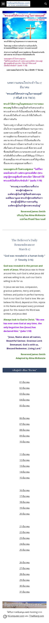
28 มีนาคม (24, 574)
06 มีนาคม (24, 418)
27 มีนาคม (24, 568)
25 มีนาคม (24, 549)
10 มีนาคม (24, 441)
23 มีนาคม (24, 538)
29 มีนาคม (24, 580)
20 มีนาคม (24, 513)
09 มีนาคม (24, 435)
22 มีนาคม (24, 532)
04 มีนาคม (24, 399)
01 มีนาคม (24, 382)
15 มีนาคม (24, 477)
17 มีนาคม (24, 496)
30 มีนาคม (24, 585)
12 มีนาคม (24, 460)
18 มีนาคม (24, 502)
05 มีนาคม (24, 405)
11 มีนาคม (24, 454)
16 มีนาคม (24, 490)
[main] (24, 150)
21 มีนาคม (24, 526)
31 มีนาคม (24, 591)
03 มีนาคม (24, 393)
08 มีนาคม (24, 429)
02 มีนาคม (24, 388)
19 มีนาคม (24, 507)
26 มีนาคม (24, 562)
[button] (3, 4)
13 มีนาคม (24, 466)
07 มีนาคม (24, 424)
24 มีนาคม (24, 544)
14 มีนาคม (24, 471)
